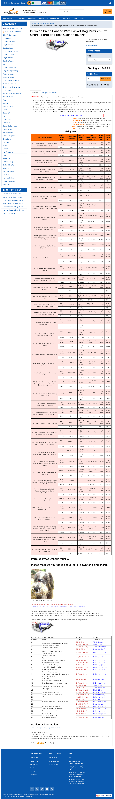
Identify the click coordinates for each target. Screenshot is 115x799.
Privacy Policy (34, 761)
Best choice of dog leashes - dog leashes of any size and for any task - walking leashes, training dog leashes (76, 765)
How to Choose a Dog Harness (13, 210)
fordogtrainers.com (26, 796)
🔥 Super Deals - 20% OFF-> (12, 32)
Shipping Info (34, 757)
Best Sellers (67, 18)
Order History (53, 757)
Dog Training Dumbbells (11, 80)
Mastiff (5, 149)
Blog (75, 18)
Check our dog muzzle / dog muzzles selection (46, 728)
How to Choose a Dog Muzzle (13, 200)
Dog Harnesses (20, 18)
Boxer (5, 110)
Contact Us (15, 3)
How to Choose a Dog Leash (13, 203)
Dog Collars (32, 18)
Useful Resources (9, 213)
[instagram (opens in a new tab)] (52, 789)
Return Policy (34, 764)
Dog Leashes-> (8, 48)
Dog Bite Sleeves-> (9, 67)
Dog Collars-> (7, 38)
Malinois (6, 145)
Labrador (6, 142)
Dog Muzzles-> (8, 45)
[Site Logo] (11, 11)
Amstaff (5, 103)
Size (89, 56)
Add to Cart (105, 79)
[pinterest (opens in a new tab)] (42, 789)
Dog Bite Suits (8, 58)
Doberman (6, 123)
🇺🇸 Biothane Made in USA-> (12, 28)
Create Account (54, 764)
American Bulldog (9, 106)
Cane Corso (7, 119)
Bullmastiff (6, 113)
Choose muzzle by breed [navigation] (45, 23)
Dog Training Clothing (10, 71)
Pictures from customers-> (12, 93)
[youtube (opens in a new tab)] (47, 789)
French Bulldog (8, 132)
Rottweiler (6, 158)
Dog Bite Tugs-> (8, 54)
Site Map (32, 771)
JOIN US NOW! (55, 18)
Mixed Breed (7, 168)
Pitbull (5, 155)
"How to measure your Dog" (71, 115)
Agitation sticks (8, 77)
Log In (24, 3)
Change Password (54, 761)
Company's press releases (12, 194)
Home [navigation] (34, 23)
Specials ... (6, 175)
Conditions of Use (35, 768)
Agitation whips (8, 74)
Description (35, 93)
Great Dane (7, 139)
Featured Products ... (10, 181)
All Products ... (8, 184)
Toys (4, 64)
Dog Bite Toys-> (8, 61)
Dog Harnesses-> (9, 41)
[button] (110, 3)
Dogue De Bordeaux (10, 126)
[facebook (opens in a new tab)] (32, 789)
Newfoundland (8, 152)
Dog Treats (7, 90)
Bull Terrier (6, 116)
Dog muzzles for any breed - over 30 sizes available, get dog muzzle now (76, 774)
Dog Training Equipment (11, 51)
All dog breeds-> (8, 171)
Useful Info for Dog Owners (12, 197)
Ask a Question (92, 46)
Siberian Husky (8, 162)
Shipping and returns (49, 93)
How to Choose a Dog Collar (13, 207)
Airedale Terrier (8, 97)
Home (7, 3)
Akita (4, 100)
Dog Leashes (43, 18)
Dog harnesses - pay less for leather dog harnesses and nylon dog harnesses (76, 781)
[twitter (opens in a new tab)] (37, 789)
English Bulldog (8, 129)
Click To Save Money (10, 35)
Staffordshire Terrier (10, 165)
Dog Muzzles (7, 18)
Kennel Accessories (9, 84)
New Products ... (8, 178)
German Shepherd (9, 136)
